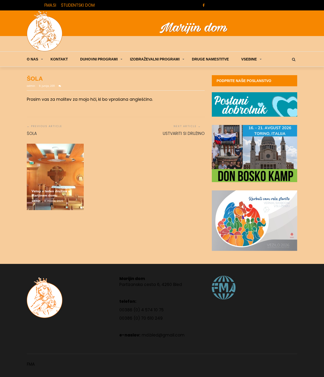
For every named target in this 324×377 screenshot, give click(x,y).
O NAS (32, 59)
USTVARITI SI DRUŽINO (184, 133)
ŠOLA (32, 133)
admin (31, 86)
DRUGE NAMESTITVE (210, 59)
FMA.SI (50, 5)
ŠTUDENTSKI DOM (78, 5)
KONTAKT (59, 59)
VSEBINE (249, 59)
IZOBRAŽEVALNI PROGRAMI (155, 59)
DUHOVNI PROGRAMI (99, 59)
